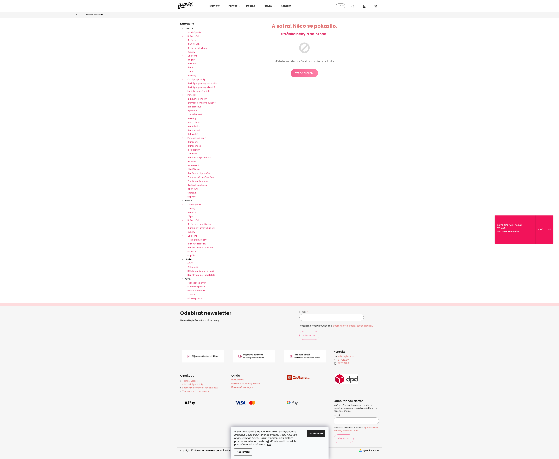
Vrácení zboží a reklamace (196, 391)
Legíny (191, 59)
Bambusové (194, 130)
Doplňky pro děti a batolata (201, 275)
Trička (191, 71)
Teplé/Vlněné (195, 114)
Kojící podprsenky (196, 79)
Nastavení (243, 452)
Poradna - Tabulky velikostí (246, 383)
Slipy (190, 216)
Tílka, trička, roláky (197, 239)
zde (269, 444)
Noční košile (194, 44)
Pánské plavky (195, 298)
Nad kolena (193, 122)
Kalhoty (192, 63)
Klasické (192, 161)
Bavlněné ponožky (197, 98)
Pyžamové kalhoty (197, 48)
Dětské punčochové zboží (201, 271)
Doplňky (192, 196)
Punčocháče (194, 145)
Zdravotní (193, 134)
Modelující (193, 165)
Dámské (189, 28)
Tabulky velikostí (190, 380)
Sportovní (193, 110)
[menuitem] (216, 6)
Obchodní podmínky (192, 384)
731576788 (343, 363)
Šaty (190, 67)
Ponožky (192, 94)
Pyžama (192, 40)
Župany (191, 52)
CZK (340, 5)
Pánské (188, 200)
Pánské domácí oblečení (200, 247)
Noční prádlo (194, 36)
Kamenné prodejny (242, 387)
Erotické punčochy (197, 185)
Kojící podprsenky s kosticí (201, 87)
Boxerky (192, 212)
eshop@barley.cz (346, 356)
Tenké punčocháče (198, 181)
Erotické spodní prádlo (199, 91)
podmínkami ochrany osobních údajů (353, 325)
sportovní (193, 188)
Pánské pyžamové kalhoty (201, 228)
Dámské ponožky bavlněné (202, 102)
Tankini (191, 294)
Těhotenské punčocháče (201, 177)
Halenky (192, 75)
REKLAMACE (237, 380)
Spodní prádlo (195, 32)
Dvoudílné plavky (196, 286)
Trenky (191, 208)
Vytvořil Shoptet (371, 450)
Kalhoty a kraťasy (197, 243)
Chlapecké (193, 267)
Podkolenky (194, 126)
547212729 (343, 359)
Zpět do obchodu (304, 73)
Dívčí (190, 263)
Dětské (188, 259)
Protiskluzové (194, 106)
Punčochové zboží (197, 138)
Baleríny (192, 118)
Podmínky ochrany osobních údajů (200, 387)
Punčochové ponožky (199, 173)
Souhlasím (316, 433)
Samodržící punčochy (199, 157)
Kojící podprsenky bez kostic (202, 83)
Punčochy (193, 141)
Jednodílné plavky (197, 282)
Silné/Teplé (194, 169)
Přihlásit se (309, 335)
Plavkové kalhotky (196, 290)
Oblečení (192, 55)
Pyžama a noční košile (199, 224)
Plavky (188, 278)
